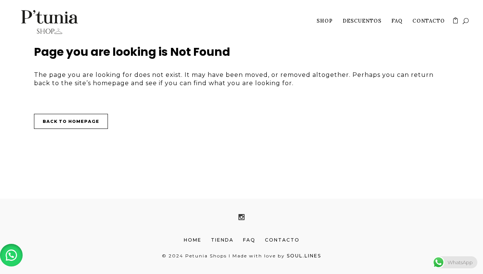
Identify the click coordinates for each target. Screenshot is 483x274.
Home (193, 240)
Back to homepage (71, 121)
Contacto (282, 240)
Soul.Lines (304, 256)
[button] (11, 255)
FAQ (249, 240)
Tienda (222, 240)
